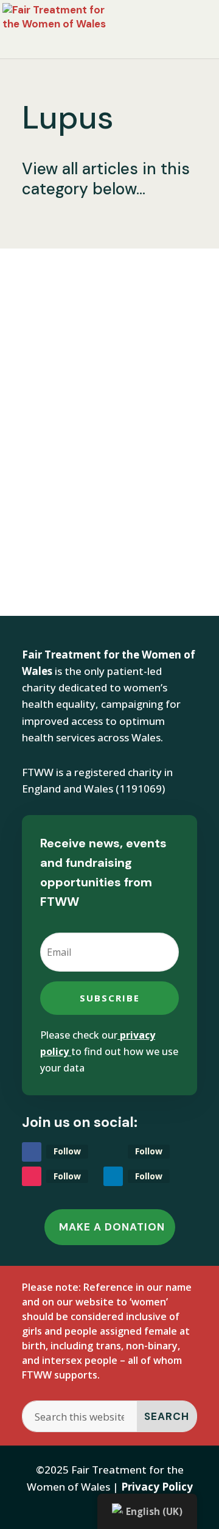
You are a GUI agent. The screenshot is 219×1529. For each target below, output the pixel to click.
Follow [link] (67, 1151)
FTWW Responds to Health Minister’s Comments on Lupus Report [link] (100, 347)
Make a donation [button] (112, 1227)
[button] (109, 998)
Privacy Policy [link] (157, 1487)
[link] (68, 28)
